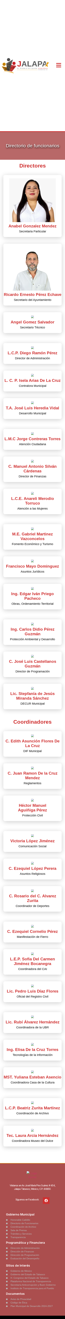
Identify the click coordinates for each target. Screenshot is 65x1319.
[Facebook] (46, 1200)
